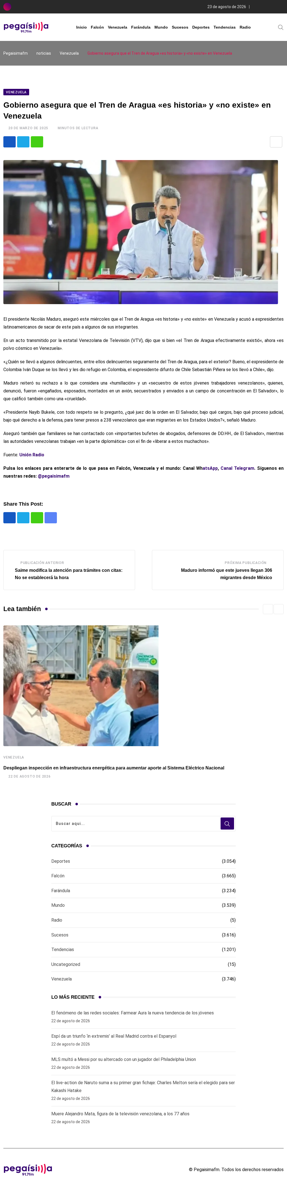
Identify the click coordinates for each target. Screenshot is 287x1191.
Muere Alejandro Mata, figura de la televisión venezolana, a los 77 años (120, 1113)
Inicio (81, 27)
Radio (245, 27)
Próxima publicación (246, 563)
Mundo (161, 27)
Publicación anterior (42, 563)
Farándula (141, 27)
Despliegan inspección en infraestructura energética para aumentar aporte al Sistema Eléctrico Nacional (113, 768)
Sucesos (180, 27)
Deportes (201, 27)
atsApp (210, 468)
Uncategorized (65, 964)
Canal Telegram (237, 468)
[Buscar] (281, 27)
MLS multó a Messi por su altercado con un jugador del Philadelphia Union (123, 1059)
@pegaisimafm (54, 476)
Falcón (97, 27)
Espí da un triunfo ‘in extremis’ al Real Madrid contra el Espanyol (113, 1036)
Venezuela (117, 27)
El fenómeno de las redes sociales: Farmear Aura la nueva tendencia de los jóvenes (132, 1013)
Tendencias (225, 27)
